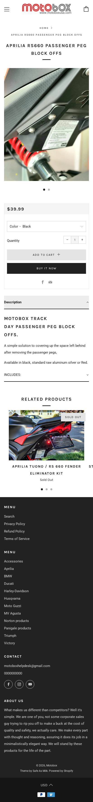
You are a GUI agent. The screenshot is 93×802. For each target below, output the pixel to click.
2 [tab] (47, 489)
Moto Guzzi (12, 606)
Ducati (9, 584)
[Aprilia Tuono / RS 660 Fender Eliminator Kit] (46, 435)
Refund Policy (14, 531)
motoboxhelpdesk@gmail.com (27, 666)
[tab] (44, 190)
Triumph (10, 636)
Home (44, 28)
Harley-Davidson (16, 591)
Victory (9, 643)
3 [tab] (51, 489)
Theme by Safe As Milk (34, 770)
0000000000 (13, 673)
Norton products (16, 621)
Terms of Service (17, 539)
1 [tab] (42, 489)
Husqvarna (12, 598)
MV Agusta (12, 613)
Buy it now (47, 268)
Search (9, 516)
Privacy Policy (14, 524)
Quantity (13, 241)
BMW (8, 576)
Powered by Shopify (61, 770)
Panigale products (17, 628)
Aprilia (9, 569)
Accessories (13, 561)
